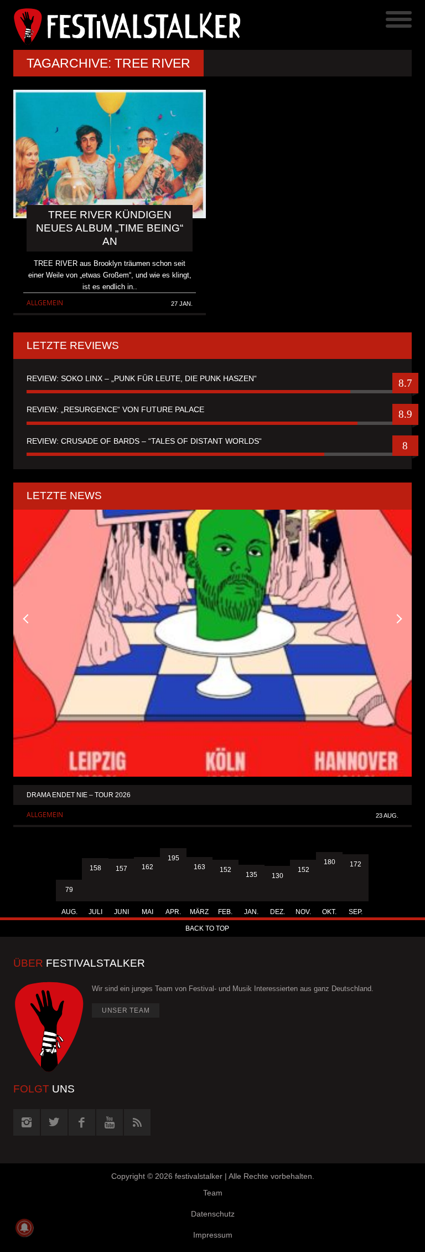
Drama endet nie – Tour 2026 (79, 795)
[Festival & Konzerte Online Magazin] (112, 25)
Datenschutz (213, 1213)
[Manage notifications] (24, 1227)
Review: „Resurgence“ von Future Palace (115, 409)
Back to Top (207, 928)
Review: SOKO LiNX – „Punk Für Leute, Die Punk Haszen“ (142, 378)
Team (212, 1192)
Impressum (212, 1234)
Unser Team (126, 1010)
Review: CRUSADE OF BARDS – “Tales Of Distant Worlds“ (144, 441)
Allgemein (45, 302)
